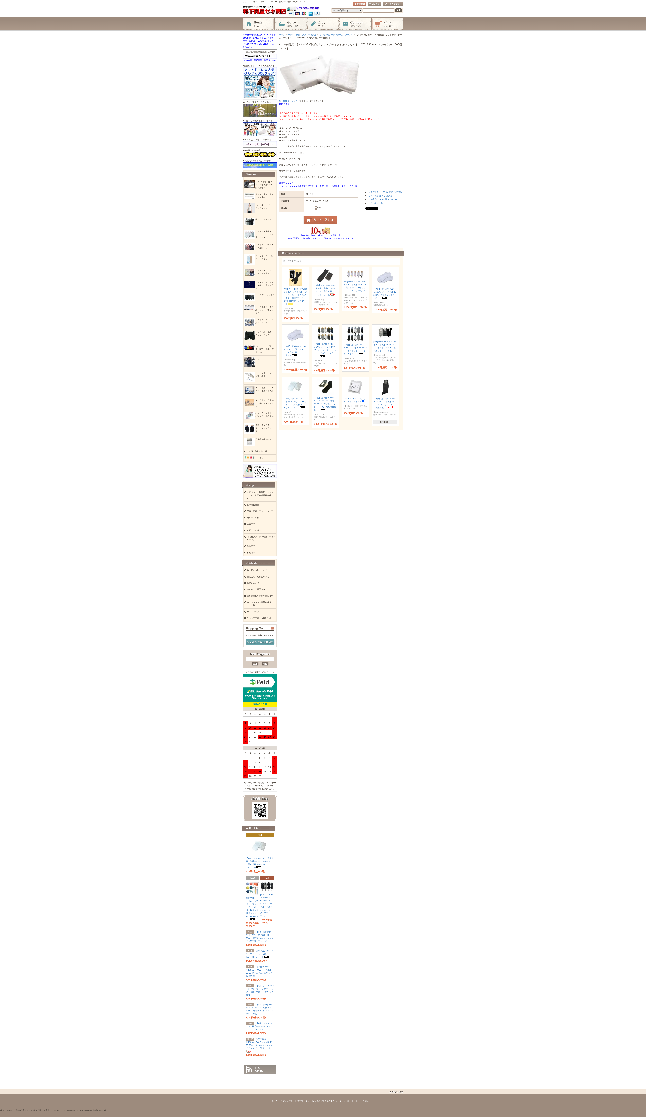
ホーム (259, 24)
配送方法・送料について (258, 577)
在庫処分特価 (253, 505)
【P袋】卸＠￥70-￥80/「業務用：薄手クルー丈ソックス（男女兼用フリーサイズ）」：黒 (325, 290)
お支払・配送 (291, 24)
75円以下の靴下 (254, 530)
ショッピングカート (387, 24)
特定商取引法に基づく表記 (324, 1101)
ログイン (374, 4)
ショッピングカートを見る (260, 642)
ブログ (323, 24)
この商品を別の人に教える (381, 196)
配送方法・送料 (302, 1101)
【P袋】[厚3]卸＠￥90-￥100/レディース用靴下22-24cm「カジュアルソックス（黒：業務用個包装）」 (325, 404)
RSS (257, 1068)
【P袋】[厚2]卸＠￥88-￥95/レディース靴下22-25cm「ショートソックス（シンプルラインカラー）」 (325, 350)
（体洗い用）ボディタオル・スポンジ (336, 35)
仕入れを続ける (376, 203)
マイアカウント (393, 4)
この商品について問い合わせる (383, 199)
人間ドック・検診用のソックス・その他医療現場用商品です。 (260, 495)
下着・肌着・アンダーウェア (260, 511)
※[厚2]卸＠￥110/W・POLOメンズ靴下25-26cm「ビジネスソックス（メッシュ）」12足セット (259, 1043)
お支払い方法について (257, 570)
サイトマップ (253, 612)
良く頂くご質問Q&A (256, 589)
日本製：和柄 (253, 517)
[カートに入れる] (320, 220)
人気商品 (251, 524)
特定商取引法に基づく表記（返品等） (386, 192)
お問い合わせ (355, 24)
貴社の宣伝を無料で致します (260, 596)
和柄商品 (251, 552)
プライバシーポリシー (349, 1101)
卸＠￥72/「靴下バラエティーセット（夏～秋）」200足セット (259, 954)
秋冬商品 (251, 546)
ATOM (259, 1071)
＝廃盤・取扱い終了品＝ (258, 451)
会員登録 (359, 4)
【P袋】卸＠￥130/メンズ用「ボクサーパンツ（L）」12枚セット (260, 1026)
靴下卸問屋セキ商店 (288, 101)
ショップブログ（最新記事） (260, 618)
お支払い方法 (286, 1101)
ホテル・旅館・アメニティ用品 (302, 35)
